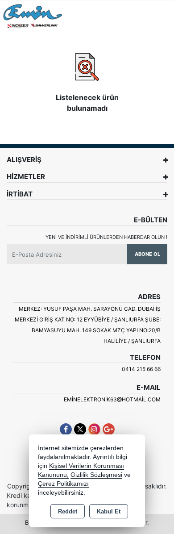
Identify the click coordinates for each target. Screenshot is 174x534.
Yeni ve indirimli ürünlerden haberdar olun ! (106, 237)
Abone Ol (147, 254)
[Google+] (109, 429)
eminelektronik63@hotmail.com (112, 399)
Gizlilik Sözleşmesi (96, 474)
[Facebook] (66, 429)
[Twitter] (80, 429)
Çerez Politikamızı (63, 483)
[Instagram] (94, 429)
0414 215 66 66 (141, 369)
